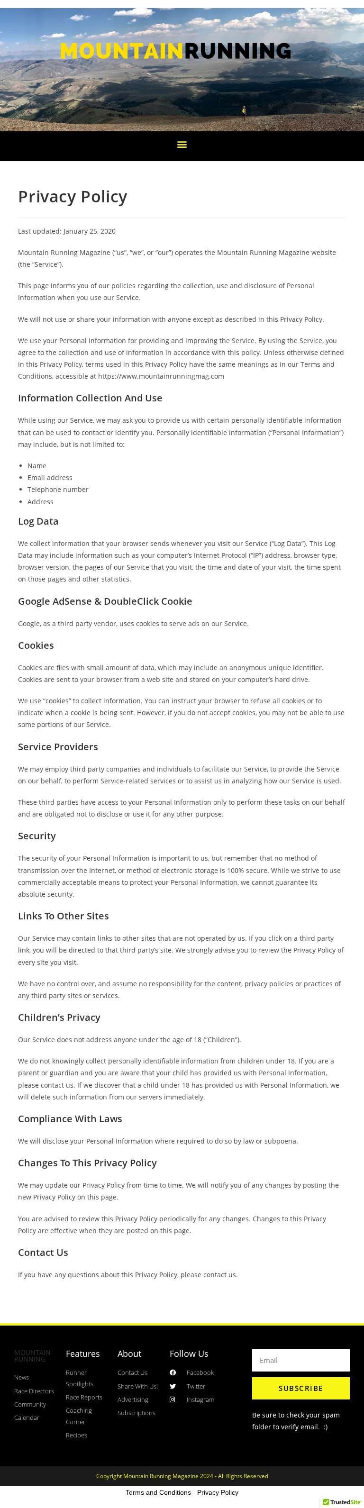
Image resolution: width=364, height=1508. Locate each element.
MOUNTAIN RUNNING (32, 1355)
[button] (182, 144)
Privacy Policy (217, 1492)
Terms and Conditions (158, 1492)
